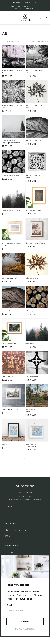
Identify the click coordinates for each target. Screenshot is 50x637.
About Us (9, 552)
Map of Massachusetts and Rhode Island (36, 445)
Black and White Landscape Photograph (11, 141)
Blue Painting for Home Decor (11, 244)
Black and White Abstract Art (12, 72)
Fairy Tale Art (7, 376)
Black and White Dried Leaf (34, 107)
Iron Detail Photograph (34, 376)
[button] (3, 18)
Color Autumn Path (9, 278)
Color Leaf (6, 311)
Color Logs (29, 311)
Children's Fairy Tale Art (35, 243)
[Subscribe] (42, 506)
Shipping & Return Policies (16, 530)
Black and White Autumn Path (35, 72)
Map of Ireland (7, 444)
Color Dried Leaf (31, 278)
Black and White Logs (10, 175)
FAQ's (7, 536)
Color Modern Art (9, 344)
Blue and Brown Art (33, 210)
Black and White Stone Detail (34, 176)
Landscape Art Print (10, 409)
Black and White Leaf (33, 140)
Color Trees (29, 344)
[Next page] (32, 459)
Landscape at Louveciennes (30, 410)
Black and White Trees (11, 210)
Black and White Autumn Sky (12, 107)
